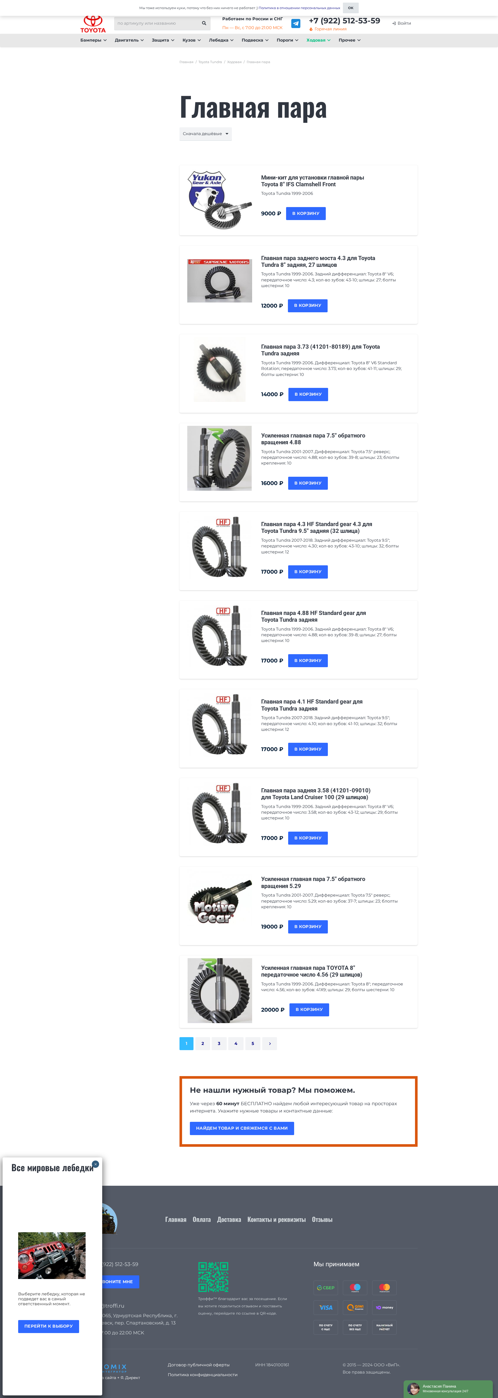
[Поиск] (204, 23)
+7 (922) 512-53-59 (116, 1264)
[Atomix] (117, 1367)
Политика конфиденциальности (203, 1374)
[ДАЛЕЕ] (269, 1043)
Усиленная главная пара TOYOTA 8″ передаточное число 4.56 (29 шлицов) (311, 971)
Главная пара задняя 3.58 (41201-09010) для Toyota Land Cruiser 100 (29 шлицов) (316, 793)
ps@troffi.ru (109, 1306)
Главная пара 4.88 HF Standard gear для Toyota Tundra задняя (313, 616)
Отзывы (322, 1219)
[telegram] (295, 23)
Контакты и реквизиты (276, 1219)
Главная (186, 62)
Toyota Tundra (210, 62)
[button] (104, 40)
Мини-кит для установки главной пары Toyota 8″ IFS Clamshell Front (312, 181)
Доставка (229, 1219)
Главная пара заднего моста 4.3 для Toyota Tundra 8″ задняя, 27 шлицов (318, 261)
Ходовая (234, 62)
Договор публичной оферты (199, 1364)
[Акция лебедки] (52, 1255)
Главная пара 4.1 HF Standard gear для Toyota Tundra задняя (312, 705)
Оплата (202, 1219)
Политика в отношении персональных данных (299, 8)
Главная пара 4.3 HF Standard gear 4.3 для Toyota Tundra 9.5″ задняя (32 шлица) (316, 527)
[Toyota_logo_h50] (93, 23)
